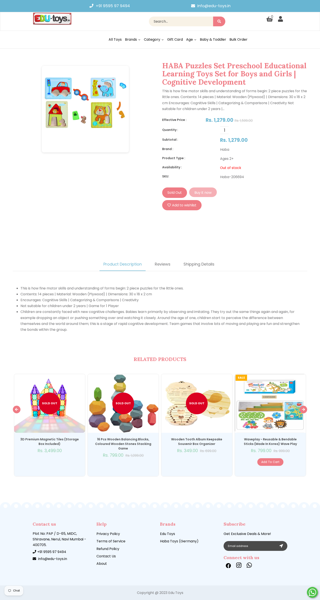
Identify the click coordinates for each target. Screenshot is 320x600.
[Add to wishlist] (49, 462)
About (101, 563)
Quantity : (170, 130)
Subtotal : (170, 139)
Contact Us (106, 556)
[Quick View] (45, 462)
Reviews (162, 264)
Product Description (122, 264)
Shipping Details (199, 264)
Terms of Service (110, 541)
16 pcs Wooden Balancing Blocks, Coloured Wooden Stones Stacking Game (123, 444)
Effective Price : (174, 120)
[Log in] (280, 19)
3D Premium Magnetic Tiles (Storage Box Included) (49, 441)
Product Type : (173, 158)
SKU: (165, 176)
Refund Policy (107, 548)
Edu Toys (167, 533)
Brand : (167, 149)
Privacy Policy (108, 533)
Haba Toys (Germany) (179, 541)
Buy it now (203, 192)
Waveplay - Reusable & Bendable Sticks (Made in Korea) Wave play (270, 441)
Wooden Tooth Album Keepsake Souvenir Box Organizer (196, 441)
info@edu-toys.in (214, 5)
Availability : (172, 167)
